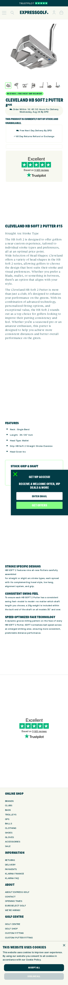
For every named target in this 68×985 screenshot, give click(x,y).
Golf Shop (11, 928)
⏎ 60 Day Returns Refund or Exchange (34, 136)
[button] (4, 13)
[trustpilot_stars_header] (41, 3)
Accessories (12, 841)
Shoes (9, 832)
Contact (10, 896)
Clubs (8, 805)
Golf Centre (12, 924)
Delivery (10, 864)
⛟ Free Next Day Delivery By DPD (34, 130)
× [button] (64, 945)
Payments (11, 869)
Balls (8, 823)
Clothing (10, 828)
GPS (7, 819)
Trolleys (11, 814)
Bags (8, 810)
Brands (9, 801)
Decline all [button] (34, 976)
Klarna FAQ (12, 878)
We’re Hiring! (12, 910)
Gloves (9, 837)
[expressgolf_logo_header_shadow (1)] (34, 12)
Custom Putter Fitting (19, 937)
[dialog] (34, 963)
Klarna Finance (14, 873)
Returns (10, 860)
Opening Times (13, 901)
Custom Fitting (14, 933)
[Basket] (61, 12)
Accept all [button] (34, 967)
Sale (8, 846)
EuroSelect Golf (15, 905)
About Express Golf (17, 892)
